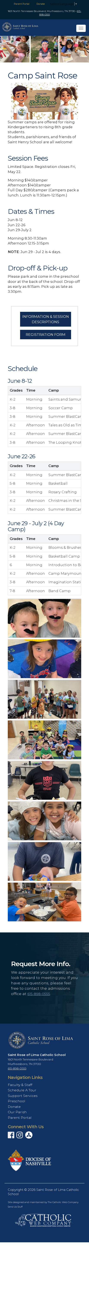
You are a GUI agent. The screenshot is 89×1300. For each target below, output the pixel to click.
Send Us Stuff (15, 1206)
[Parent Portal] (29, 1135)
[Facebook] (11, 1137)
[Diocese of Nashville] (29, 1160)
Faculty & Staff (20, 1085)
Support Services (22, 1096)
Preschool (16, 1101)
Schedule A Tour (22, 1090)
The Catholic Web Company (63, 1202)
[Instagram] (19, 1137)
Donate (41, 3)
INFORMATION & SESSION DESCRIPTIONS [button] (45, 319)
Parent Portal (21, 3)
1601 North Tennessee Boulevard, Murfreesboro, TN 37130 (41, 11)
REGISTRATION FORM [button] (45, 334)
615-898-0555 (38, 994)
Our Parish (17, 1112)
